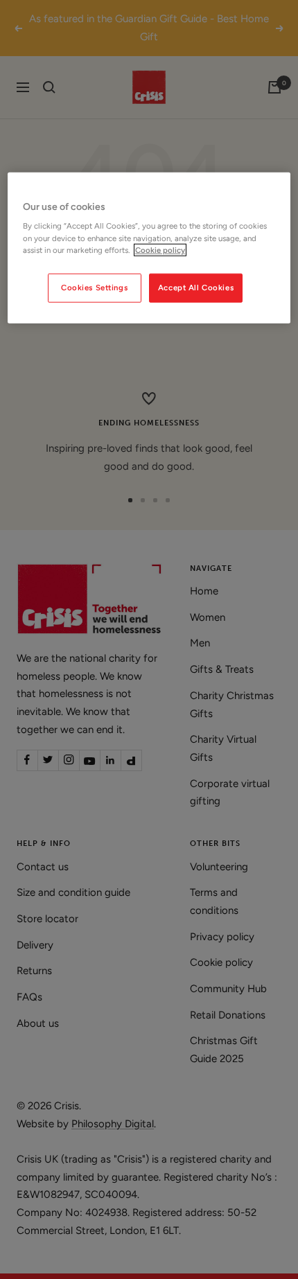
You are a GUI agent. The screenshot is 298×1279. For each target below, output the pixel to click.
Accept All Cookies (196, 287)
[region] (149, 248)
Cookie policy (160, 249)
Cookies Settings (94, 287)
